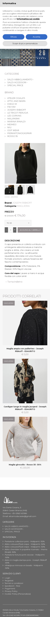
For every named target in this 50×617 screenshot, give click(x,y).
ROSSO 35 (12, 136)
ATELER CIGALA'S (16, 98)
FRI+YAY (11, 107)
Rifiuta (13, 37)
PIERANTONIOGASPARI (19, 133)
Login (7, 578)
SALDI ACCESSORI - (17, 82)
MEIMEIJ (11, 124)
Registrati (9, 580)
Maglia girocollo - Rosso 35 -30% (25, 464)
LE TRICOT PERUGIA (17, 113)
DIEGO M (12, 104)
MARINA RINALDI (16, 121)
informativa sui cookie (28, 19)
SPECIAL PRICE (15, 85)
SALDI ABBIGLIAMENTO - (20, 79)
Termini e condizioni (14, 583)
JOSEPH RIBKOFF (16, 110)
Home (7, 57)
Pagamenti (10, 588)
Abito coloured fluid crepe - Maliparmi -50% (25, 544)
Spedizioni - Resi (12, 586)
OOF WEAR (13, 130)
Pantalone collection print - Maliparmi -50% (25, 541)
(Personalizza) (24, 594)
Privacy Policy (11, 591)
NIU (9, 127)
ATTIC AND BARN (16, 101)
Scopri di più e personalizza (25, 43)
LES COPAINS (14, 115)
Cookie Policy (11, 594)
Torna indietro (14, 281)
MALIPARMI (13, 118)
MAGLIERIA (16, 57)
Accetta (36, 37)
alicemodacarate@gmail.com (22, 516)
